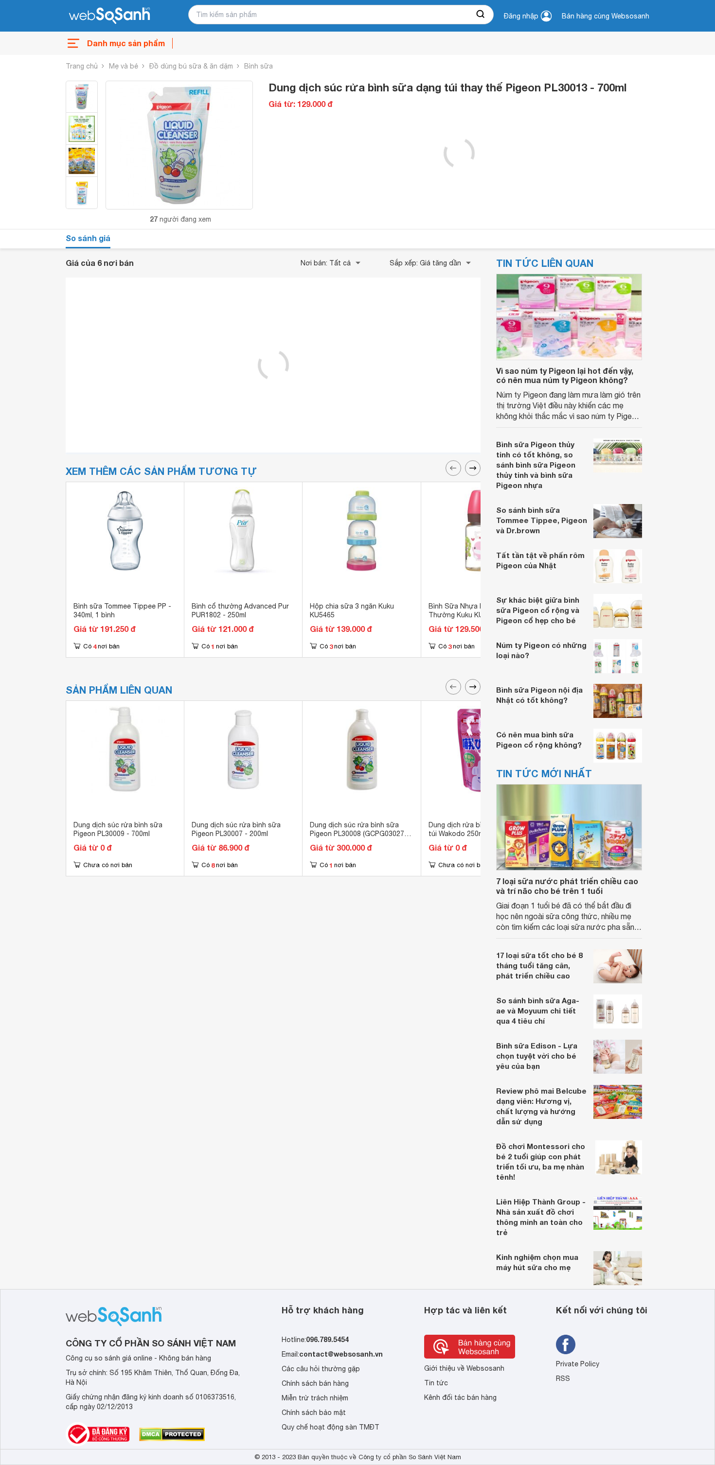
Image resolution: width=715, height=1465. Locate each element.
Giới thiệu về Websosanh (464, 1368)
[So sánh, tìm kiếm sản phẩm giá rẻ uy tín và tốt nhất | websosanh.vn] (109, 16)
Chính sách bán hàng (315, 1383)
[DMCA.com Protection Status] (172, 1434)
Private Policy (577, 1364)
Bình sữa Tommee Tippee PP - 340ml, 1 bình (122, 610)
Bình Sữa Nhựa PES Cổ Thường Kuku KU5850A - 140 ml (480, 610)
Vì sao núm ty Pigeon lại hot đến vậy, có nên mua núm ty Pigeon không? (564, 375)
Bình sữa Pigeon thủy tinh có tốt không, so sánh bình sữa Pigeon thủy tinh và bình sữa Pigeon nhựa (535, 464)
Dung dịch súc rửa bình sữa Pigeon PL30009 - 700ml (117, 829)
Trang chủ (82, 66)
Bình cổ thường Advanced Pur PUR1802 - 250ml (240, 610)
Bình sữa (258, 66)
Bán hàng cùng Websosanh (605, 16)
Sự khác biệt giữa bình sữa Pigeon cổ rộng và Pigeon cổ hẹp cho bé (537, 610)
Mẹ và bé (123, 66)
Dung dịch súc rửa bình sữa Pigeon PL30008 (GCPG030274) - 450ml (360, 833)
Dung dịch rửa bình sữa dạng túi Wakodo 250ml (475, 829)
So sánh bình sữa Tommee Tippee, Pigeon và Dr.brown (541, 520)
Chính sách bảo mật (314, 1412)
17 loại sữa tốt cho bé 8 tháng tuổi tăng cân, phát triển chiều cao (539, 965)
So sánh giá (88, 238)
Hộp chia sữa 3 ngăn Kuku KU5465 (352, 610)
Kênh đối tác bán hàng (460, 1397)
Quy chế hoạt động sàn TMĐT (330, 1427)
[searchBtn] (481, 14)
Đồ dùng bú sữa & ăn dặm (191, 66)
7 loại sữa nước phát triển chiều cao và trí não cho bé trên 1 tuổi (567, 885)
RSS (563, 1378)
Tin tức (436, 1383)
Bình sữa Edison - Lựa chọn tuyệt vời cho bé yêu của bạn (536, 1055)
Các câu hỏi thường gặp (321, 1369)
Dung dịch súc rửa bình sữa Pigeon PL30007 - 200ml (236, 829)
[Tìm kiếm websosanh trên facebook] (565, 1344)
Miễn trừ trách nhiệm (315, 1398)
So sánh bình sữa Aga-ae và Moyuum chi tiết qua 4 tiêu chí (537, 1010)
